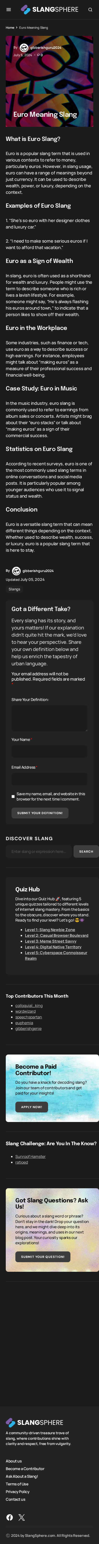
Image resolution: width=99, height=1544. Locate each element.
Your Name (22, 739)
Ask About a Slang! (22, 1476)
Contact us (15, 1499)
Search (86, 852)
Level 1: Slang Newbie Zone (50, 929)
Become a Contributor (25, 1468)
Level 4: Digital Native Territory (53, 947)
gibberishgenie (28, 1028)
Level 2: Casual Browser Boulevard (56, 935)
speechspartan (28, 1017)
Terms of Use (17, 1484)
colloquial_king (29, 1005)
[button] (9, 9)
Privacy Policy (17, 1491)
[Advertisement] (49, 1340)
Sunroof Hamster (30, 1156)
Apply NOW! (31, 1107)
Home (10, 27)
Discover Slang (29, 838)
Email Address (24, 767)
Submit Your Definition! (40, 813)
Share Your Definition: (30, 699)
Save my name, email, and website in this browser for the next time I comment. (51, 796)
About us (14, 1461)
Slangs (14, 589)
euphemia (24, 1022)
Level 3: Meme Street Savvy (50, 941)
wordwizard (25, 1011)
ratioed (21, 1162)
